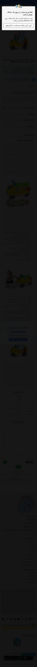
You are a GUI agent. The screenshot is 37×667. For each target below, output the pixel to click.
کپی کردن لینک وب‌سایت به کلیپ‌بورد (18, 25)
